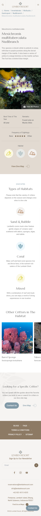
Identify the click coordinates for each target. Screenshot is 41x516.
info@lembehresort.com (20, 488)
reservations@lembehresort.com (20, 485)
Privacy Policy (15, 434)
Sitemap (29, 434)
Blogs (16, 426)
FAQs (25, 426)
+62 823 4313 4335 (20, 492)
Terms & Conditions (20, 430)
